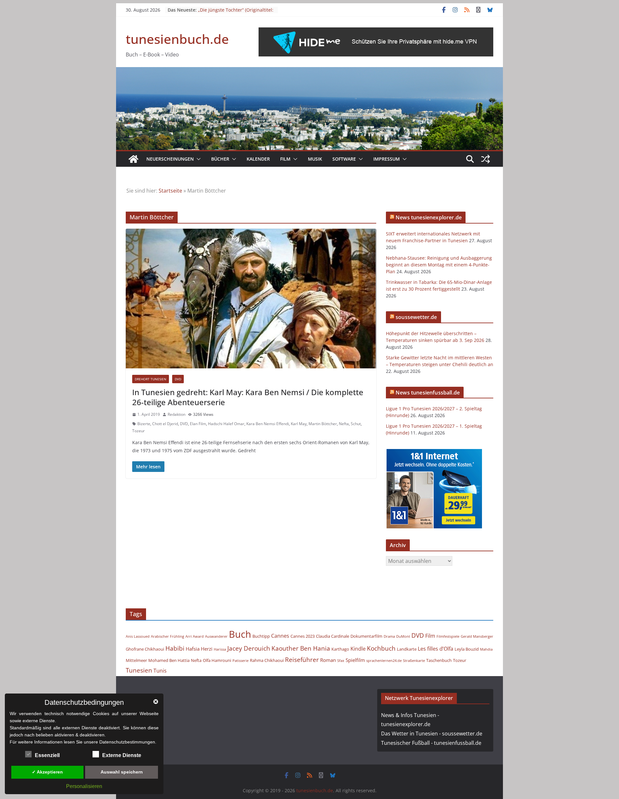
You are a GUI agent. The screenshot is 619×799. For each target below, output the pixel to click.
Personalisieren (84, 786)
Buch (240, 634)
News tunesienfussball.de (428, 392)
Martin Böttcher (323, 423)
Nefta (344, 423)
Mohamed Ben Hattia (169, 660)
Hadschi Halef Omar (226, 423)
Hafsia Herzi (199, 648)
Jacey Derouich (248, 648)
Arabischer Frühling (167, 636)
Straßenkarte (414, 660)
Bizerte (143, 423)
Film (285, 159)
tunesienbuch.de (177, 39)
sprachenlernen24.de (384, 660)
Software (344, 159)
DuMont (403, 636)
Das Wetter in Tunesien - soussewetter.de (431, 733)
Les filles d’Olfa (435, 648)
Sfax (340, 660)
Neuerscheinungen (170, 159)
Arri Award (194, 636)
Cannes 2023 (302, 636)
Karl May (299, 423)
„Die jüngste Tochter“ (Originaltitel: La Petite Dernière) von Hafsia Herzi (236, 13)
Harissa (220, 649)
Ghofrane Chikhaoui (145, 649)
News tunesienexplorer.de (429, 217)
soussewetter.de (416, 317)
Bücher (220, 159)
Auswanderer (216, 636)
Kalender (258, 159)
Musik (315, 159)
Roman (328, 660)
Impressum (386, 159)
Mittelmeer (136, 660)
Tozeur (138, 431)
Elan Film (198, 423)
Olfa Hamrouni (217, 660)
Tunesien (139, 670)
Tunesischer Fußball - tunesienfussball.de (431, 742)
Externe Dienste (121, 755)
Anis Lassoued (138, 636)
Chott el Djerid (165, 423)
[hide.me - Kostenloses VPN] (376, 31)
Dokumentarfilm (366, 636)
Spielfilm (355, 660)
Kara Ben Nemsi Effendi (267, 423)
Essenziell (47, 755)
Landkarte (407, 649)
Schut (356, 423)
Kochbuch (381, 648)
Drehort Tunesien (150, 379)
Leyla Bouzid (467, 649)
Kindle (358, 648)
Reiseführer (302, 659)
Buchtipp (261, 636)
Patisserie (240, 660)
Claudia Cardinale (332, 636)
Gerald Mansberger (477, 636)
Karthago (340, 649)
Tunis (160, 670)
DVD (178, 379)
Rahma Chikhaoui (267, 660)
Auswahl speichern (122, 771)
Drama (389, 636)
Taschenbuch (439, 660)
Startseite (170, 190)
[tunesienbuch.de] (133, 159)
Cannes (280, 635)
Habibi (174, 648)
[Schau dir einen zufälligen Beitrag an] (485, 159)
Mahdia (486, 649)
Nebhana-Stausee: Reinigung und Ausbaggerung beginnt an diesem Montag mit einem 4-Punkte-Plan (439, 265)
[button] (197, 159)
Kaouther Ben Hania (300, 648)
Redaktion (176, 414)
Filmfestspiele (448, 636)
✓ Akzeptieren (47, 771)
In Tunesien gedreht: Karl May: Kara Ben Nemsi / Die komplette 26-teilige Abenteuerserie (247, 397)
